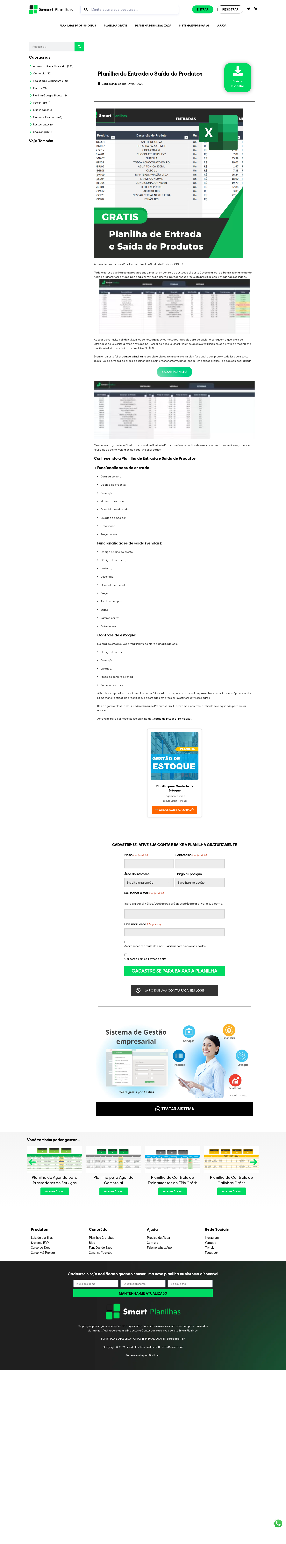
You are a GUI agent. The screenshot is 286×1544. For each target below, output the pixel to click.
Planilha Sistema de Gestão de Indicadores (67, 372)
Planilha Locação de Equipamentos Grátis (55, 1180)
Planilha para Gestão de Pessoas (68, 292)
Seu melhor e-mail (143, 893)
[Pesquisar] (79, 46)
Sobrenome (190, 855)
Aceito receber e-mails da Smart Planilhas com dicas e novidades (165, 946)
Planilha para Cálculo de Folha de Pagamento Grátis (113, 1180)
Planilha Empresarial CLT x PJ (67, 255)
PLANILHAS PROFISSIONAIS (78, 25)
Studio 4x (154, 1355)
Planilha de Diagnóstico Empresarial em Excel (70, 414)
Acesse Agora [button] (54, 1191)
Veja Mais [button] (70, 170)
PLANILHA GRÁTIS (115, 25)
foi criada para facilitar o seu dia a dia (139, 356)
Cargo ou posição (188, 874)
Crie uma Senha (142, 924)
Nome (135, 855)
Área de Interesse (136, 874)
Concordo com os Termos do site (145, 959)
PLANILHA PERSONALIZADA (153, 25)
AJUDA (221, 25)
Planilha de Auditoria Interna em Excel (67, 331)
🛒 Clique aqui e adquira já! (174, 810)
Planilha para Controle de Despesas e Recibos (231, 1180)
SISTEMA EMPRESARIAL (194, 25)
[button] (32, 1161)
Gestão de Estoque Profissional (171, 718)
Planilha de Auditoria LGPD (70, 190)
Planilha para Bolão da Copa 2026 (70, 155)
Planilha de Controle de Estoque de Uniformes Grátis (172, 1180)
